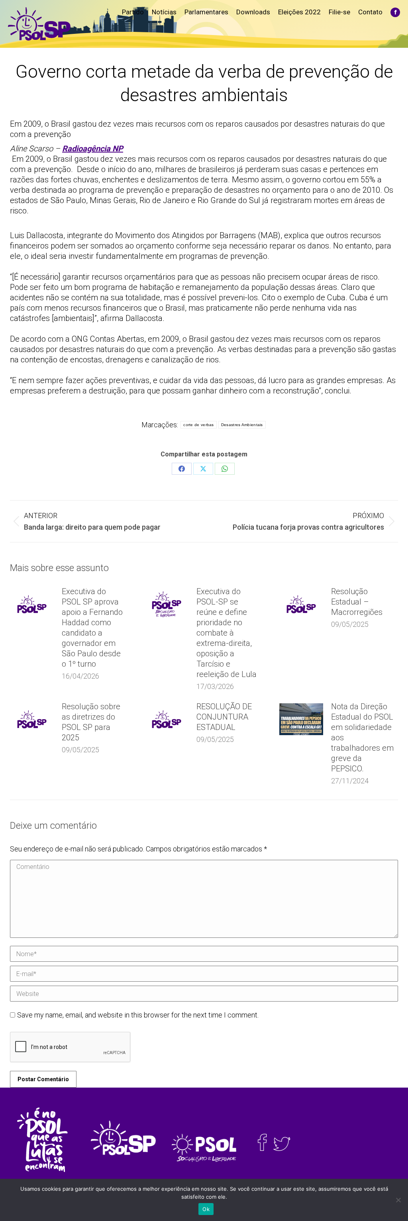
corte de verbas (198, 425)
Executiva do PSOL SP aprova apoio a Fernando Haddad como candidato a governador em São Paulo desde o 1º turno (92, 628)
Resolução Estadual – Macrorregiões (356, 602)
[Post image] (32, 604)
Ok (206, 1209)
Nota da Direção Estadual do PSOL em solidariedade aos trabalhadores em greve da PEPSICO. (362, 737)
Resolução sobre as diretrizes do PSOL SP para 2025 (91, 722)
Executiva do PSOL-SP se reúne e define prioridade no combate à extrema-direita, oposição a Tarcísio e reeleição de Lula (226, 633)
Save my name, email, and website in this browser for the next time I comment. (138, 1015)
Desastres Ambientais (242, 425)
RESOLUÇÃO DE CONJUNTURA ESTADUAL (224, 717)
